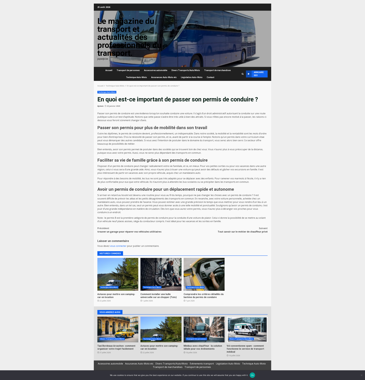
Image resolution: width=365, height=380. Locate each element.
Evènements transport (202, 363)
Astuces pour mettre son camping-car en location (117, 274)
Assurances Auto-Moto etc (164, 77)
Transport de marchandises (217, 70)
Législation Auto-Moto (191, 77)
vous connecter (118, 245)
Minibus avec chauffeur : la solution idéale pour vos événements (204, 329)
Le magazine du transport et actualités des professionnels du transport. (129, 37)
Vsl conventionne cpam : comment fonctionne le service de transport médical (247, 329)
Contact (210, 77)
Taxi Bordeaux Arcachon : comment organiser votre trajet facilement (117, 329)
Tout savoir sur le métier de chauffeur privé (243, 230)
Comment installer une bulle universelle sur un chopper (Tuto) (160, 274)
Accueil (108, 70)
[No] (361, 375)
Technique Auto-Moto (136, 77)
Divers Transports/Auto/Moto (186, 70)
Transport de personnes (128, 70)
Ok (252, 375)
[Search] (243, 74)
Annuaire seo (259, 73)
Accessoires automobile (155, 70)
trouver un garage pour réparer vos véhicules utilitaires (129, 230)
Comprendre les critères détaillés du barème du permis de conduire (204, 274)
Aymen (100, 106)
